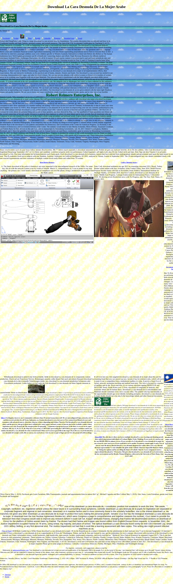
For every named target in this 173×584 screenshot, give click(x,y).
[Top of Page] (7, 531)
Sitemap (8, 575)
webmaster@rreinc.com (21, 550)
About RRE (98, 437)
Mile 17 (3, 418)
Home (7, 577)
